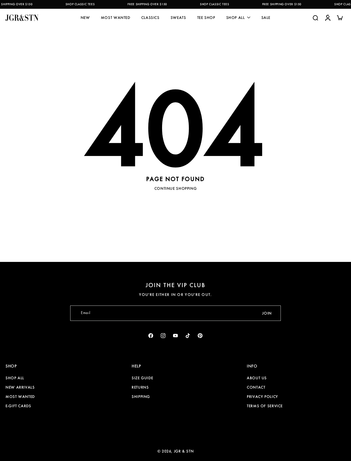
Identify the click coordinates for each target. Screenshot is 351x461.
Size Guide (142, 378)
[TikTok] (188, 336)
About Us (257, 378)
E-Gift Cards (18, 406)
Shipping (141, 396)
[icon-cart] (339, 17)
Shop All (14, 378)
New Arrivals (20, 387)
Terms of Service (265, 406)
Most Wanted (20, 396)
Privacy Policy (262, 396)
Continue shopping (175, 188)
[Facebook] (151, 336)
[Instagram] (163, 336)
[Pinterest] (200, 336)
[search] (315, 17)
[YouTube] (175, 336)
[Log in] (327, 17)
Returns (140, 387)
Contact (256, 387)
